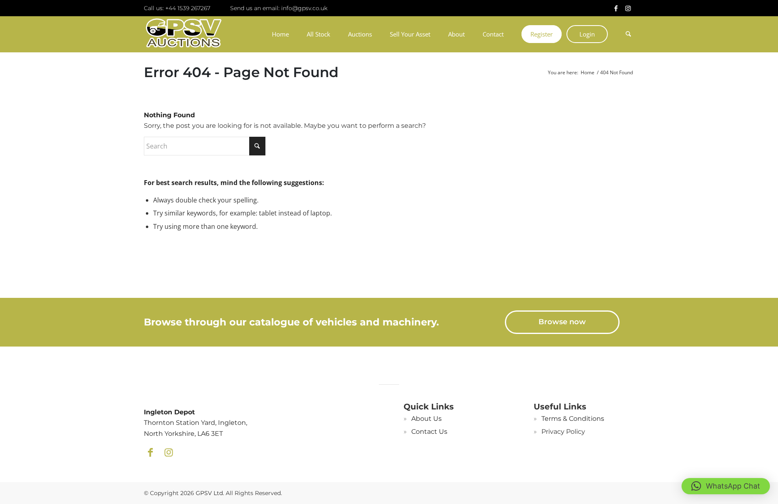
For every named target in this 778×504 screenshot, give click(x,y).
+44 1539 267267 (187, 8)
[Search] (625, 34)
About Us (426, 418)
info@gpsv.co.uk (304, 8)
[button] (726, 486)
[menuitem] (280, 34)
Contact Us (429, 431)
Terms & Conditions (572, 418)
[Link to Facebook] (616, 8)
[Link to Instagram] (628, 8)
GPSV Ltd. (210, 493)
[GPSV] (183, 34)
